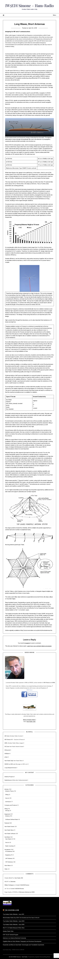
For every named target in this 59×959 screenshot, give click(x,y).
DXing (6, 794)
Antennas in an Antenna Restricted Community (14, 938)
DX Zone (7, 746)
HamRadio (7, 837)
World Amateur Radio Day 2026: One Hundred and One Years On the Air (21, 917)
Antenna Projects (9, 776)
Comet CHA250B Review (22, 885)
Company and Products (11, 805)
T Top (19, 480)
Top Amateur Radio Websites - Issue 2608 (13, 924)
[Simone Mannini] (29, 698)
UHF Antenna (8, 858)
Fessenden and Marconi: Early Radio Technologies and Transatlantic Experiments (23, 944)
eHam (6, 757)
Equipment (7, 814)
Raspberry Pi (8, 855)
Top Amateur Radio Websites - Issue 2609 (13, 921)
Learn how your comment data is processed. (39, 646)
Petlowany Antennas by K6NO (27, 892)
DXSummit (7, 750)
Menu (54, 15)
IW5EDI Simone (29, 689)
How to (7, 798)
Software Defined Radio (11, 819)
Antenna (7, 816)
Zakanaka (12, 881)
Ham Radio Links (31, 721)
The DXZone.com (12, 910)
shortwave (8, 801)
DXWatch (7, 753)
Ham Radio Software (10, 833)
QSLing (7, 810)
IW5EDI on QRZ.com (10, 764)
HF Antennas (8, 851)
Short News (8, 865)
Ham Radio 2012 (19, 878)
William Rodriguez (9, 885)
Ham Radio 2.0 (9, 839)
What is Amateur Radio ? (29, 719)
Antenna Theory (9, 791)
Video (6, 869)
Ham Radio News (9, 830)
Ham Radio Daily (9, 760)
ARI (5, 736)
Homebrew (7, 849)
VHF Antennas (9, 862)
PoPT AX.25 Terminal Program (10, 934)
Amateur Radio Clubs (8, 931)
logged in (27, 643)
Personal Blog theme (45, 956)
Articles (7, 789)
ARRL (53, 682)
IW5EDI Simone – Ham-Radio (29, 5)
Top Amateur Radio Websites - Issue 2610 (13, 914)
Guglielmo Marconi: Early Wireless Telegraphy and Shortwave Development (22, 941)
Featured (7, 823)
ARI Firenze (47, 682)
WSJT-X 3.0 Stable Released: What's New (13, 927)
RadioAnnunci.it (9, 780)
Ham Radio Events (9, 826)
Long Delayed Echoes (10, 767)
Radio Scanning (9, 846)
